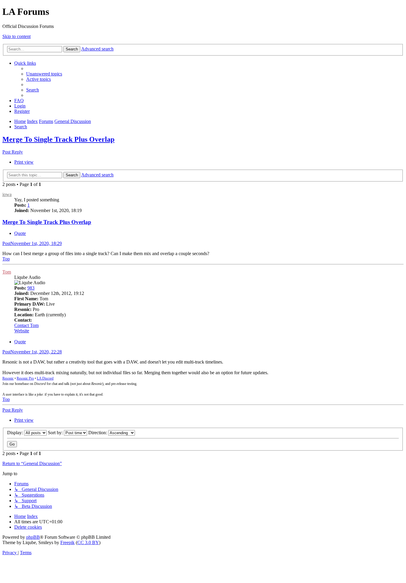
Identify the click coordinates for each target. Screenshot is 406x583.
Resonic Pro (25, 378)
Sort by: (56, 432)
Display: (15, 432)
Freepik (67, 542)
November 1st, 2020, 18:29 (32, 243)
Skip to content (16, 36)
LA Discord (45, 378)
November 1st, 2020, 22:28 (32, 351)
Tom (6, 271)
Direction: (98, 432)
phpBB (33, 537)
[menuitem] (44, 73)
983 (30, 287)
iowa (7, 194)
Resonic (8, 378)
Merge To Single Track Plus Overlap (58, 139)
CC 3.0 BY (88, 542)
